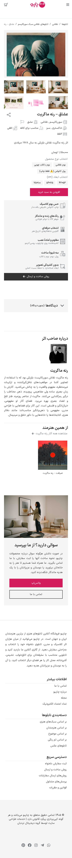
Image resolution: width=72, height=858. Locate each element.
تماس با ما (60, 686)
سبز (48, 128)
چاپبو (26, 815)
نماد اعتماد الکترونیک (55, 704)
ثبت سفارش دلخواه (56, 763)
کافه (22, 128)
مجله (64, 698)
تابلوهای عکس (58, 745)
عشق (30, 122)
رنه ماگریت (59, 371)
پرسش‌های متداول (56, 781)
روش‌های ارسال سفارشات (53, 775)
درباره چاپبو (60, 692)
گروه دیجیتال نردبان (28, 823)
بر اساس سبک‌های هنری (53, 721)
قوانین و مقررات (58, 787)
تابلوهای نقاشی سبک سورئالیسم (33, 24)
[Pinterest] (23, 845)
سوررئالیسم (56, 122)
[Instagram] (36, 845)
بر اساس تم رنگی (57, 739)
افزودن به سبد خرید (49, 192)
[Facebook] (29, 845)
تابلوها (65, 24)
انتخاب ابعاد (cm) (57, 177)
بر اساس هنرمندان (56, 727)
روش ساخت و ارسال (55, 769)
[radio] (60, 164)
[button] (36, 649)
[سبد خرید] (6, 5)
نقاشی (55, 24)
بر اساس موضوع (57, 733)
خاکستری (57, 128)
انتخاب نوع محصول (56, 159)
